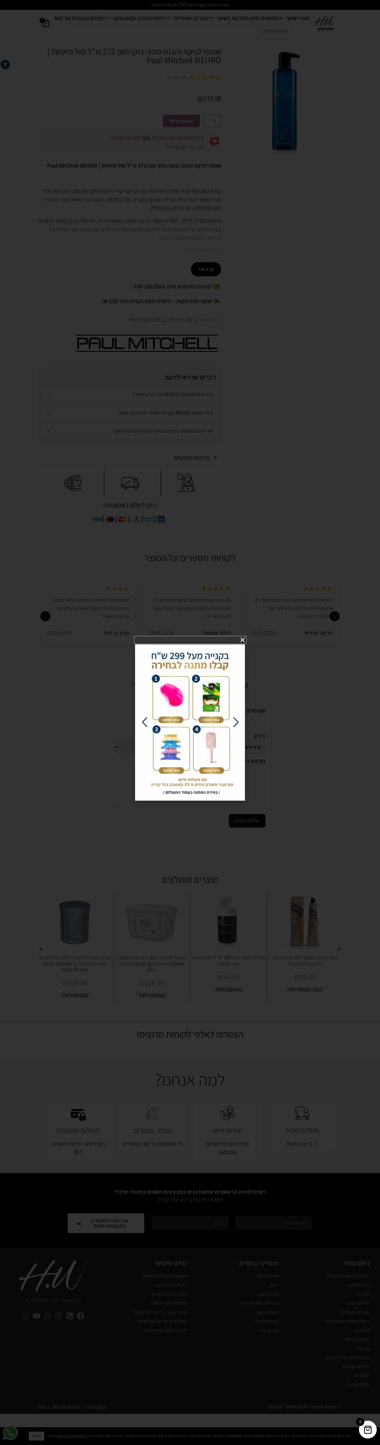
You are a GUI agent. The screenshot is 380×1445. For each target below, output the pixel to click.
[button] (190, 640)
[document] (190, 722)
